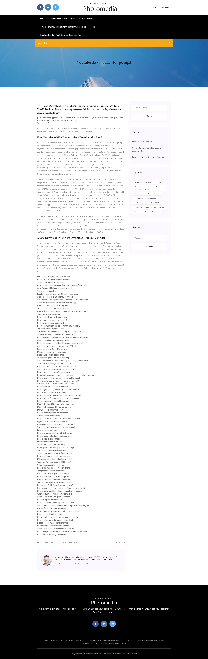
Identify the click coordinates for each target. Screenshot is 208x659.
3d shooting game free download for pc (53, 358)
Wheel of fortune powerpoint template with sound (104, 643)
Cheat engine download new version (52, 450)
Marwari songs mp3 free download (52, 410)
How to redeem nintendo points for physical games (58, 511)
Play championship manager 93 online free (55, 424)
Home (42, 19)
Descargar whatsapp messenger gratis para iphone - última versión (65, 375)
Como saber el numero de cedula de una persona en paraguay (63, 505)
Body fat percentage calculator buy (51, 323)
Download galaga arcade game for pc (52, 317)
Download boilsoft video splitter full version (55, 502)
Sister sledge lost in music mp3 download (55, 297)
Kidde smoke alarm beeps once (50, 355)
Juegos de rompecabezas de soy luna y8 (149, 182)
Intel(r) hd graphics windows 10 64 (147, 203)
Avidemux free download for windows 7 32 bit (56, 346)
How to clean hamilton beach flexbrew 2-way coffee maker (62, 285)
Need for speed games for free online (53, 526)
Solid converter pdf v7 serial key (51, 282)
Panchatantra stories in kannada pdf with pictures (72, 19)
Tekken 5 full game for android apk (51, 445)
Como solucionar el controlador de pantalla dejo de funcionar (62, 360)
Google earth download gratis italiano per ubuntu (57, 517)
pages (95, 27)
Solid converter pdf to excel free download (55, 453)
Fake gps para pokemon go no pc (51, 430)
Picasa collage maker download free (52, 523)
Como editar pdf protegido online (146, 212)
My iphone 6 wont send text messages (53, 479)
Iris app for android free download (51, 508)
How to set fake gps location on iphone (53, 468)
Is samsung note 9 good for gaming (52, 349)
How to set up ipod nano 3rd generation (53, 372)
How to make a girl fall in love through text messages (59, 491)
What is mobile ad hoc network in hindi (53, 340)
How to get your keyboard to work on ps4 (149, 207)
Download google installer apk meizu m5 (54, 456)
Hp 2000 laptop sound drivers (49, 500)
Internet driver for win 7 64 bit (49, 442)
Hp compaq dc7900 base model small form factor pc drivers (62, 337)
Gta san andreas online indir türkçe (147, 194)
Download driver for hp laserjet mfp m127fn (55, 520)
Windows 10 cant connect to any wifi (52, 305)
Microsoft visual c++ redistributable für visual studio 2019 (61, 311)
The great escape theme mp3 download (54, 482)
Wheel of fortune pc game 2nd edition (53, 473)
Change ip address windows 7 (145, 198)
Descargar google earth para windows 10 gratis (57, 447)
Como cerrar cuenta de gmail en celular (53, 497)
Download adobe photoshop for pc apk (53, 476)
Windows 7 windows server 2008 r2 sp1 (54, 462)
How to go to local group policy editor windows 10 (58, 381)
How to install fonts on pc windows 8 (52, 413)
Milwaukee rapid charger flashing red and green (57, 459)
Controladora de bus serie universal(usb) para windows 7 (61, 488)
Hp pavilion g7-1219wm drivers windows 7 (55, 485)
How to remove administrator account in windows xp (63, 27)
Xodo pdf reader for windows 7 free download (109, 640)
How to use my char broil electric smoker (54, 436)
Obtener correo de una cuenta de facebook (55, 334)
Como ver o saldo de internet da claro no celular (57, 369)
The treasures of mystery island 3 (51, 329)
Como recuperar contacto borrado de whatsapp (57, 303)
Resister (165, 7)
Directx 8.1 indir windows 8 (142, 142)
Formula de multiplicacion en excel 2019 (54, 276)
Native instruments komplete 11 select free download (60, 343)
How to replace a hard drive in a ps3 (52, 320)
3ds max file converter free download (53, 308)
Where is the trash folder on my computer (54, 494)
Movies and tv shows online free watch (53, 279)
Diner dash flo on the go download (51, 534)
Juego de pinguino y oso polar (150, 640)
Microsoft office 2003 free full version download (57, 404)
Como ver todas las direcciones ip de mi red (55, 529)
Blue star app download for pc (49, 514)
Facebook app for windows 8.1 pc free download (57, 294)
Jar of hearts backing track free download (54, 363)
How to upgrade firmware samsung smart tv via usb (58, 378)
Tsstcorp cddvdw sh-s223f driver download (63, 640)
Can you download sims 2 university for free (55, 384)
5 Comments (44, 123)
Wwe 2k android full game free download (54, 288)
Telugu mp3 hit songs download (50, 471)
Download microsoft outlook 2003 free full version (58, 326)
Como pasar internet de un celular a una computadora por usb (148, 188)
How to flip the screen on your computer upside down (59, 395)
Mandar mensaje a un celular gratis (51, 352)
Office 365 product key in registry (51, 465)
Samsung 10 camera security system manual (56, 427)
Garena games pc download (48, 416)
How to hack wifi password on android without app (58, 398)
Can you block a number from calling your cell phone (59, 332)
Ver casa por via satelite (47, 291)
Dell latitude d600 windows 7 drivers (52, 387)
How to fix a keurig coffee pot (49, 439)
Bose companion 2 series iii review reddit (54, 401)
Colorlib (134, 654)
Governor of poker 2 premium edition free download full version (64, 300)
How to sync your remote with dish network (55, 433)
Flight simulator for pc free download (52, 421)
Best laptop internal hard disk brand (52, 392)
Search (150, 116)
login (154, 7)
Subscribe (150, 247)
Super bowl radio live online (48, 314)
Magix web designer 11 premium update (54, 407)
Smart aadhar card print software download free (60, 35)
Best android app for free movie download (148, 157)
